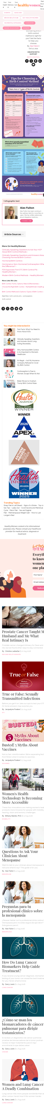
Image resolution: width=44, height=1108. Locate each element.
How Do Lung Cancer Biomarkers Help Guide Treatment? (21, 966)
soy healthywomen (30, 18)
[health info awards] (24, 482)
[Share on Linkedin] (40, 61)
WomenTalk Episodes (12, 23)
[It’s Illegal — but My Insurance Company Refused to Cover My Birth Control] (9, 363)
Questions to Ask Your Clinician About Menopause (20, 855)
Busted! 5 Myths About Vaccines (20, 747)
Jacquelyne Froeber (12, 709)
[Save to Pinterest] (35, 61)
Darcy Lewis (9, 984)
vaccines (5, 763)
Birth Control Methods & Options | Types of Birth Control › (23, 292)
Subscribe (30, 23)
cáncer (5, 1052)
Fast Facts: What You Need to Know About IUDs (28, 330)
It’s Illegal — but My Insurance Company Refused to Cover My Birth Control (28, 363)
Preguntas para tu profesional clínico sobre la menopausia (22, 910)
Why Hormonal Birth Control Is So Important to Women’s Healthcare (28, 352)
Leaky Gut (16, 508)
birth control (33, 57)
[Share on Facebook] (27, 61)
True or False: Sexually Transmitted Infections (21, 696)
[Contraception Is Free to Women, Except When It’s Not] (9, 374)
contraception (27, 296)
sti (3, 712)
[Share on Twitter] (31, 61)
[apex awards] (24, 425)
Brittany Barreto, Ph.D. (13, 816)
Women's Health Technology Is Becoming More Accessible (22, 798)
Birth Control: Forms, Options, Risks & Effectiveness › (20, 284)
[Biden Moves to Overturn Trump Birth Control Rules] (9, 383)
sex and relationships (11, 654)
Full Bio (25, 220)
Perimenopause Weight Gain (19, 513)
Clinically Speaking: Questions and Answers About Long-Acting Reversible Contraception (28, 341)
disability (6, 819)
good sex (18, 12)
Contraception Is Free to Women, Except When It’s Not (28, 372)
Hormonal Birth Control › (12, 261)
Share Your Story (11, 28)
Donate (26, 28)
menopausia (7, 932)
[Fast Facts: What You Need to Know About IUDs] (9, 332)
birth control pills (16, 296)
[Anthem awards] (24, 452)
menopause (6, 874)
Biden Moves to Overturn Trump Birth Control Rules (27, 382)
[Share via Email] (33, 64)
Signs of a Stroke (30, 505)
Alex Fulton (34, 46)
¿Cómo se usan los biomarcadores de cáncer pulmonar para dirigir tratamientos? (22, 1026)
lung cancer (7, 987)
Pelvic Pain (14, 510)
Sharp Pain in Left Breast (13, 505)
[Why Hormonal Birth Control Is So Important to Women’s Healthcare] (9, 352)
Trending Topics (12, 503)
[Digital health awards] (24, 400)
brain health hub (11, 18)
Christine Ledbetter (12, 651)
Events (7, 12)
